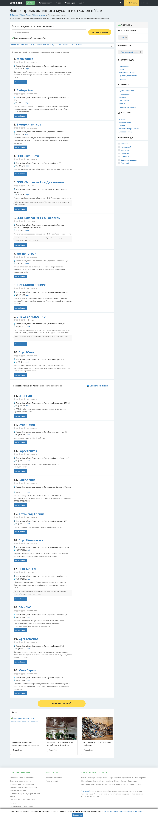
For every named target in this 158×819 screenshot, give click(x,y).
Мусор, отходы (39, 15)
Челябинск (109, 781)
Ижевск (133, 784)
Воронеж (142, 777)
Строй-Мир (27, 425)
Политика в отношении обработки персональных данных (23, 788)
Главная (15, 15)
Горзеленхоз (28, 451)
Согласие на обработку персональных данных (25, 795)
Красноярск (132, 781)
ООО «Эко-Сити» (28, 156)
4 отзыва (31, 221)
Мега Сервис (28, 670)
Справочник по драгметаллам (21, 806)
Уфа (22, 15)
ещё (27, 68)
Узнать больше (20, 82)
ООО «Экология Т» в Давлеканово (41, 182)
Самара (99, 777)
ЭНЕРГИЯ (25, 396)
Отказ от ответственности (20, 781)
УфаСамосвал (29, 639)
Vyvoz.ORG (85, 791)
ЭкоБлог (13, 803)
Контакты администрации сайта (22, 799)
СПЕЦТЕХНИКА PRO (31, 316)
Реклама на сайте (52, 781)
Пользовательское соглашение (22, 784)
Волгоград (100, 784)
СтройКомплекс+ (31, 540)
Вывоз (58, 3)
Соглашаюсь (77, 815)
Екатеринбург (98, 781)
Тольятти (124, 784)
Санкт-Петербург (88, 777)
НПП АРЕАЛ (27, 569)
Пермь (116, 781)
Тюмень (124, 781)
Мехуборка (25, 58)
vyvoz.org (16, 2)
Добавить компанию (99, 385)
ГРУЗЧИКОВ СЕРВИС (31, 285)
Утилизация (70, 3)
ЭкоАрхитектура (29, 124)
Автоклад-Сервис (31, 514)
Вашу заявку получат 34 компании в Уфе (30, 38)
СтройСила (26, 352)
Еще (81, 3)
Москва (135, 777)
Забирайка (25, 90)
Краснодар (126, 777)
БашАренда (27, 480)
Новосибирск (86, 781)
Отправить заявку (99, 32)
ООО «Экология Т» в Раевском (39, 218)
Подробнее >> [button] (18, 750)
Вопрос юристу (45, 3)
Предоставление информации (22, 777)
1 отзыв (31, 185)
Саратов (117, 777)
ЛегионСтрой (26, 253)
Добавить (133, 3)
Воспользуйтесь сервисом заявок (33, 26)
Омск (139, 784)
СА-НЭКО (25, 607)
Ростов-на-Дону (87, 784)
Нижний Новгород (112, 784)
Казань (106, 777)
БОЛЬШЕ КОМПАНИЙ (61, 703)
